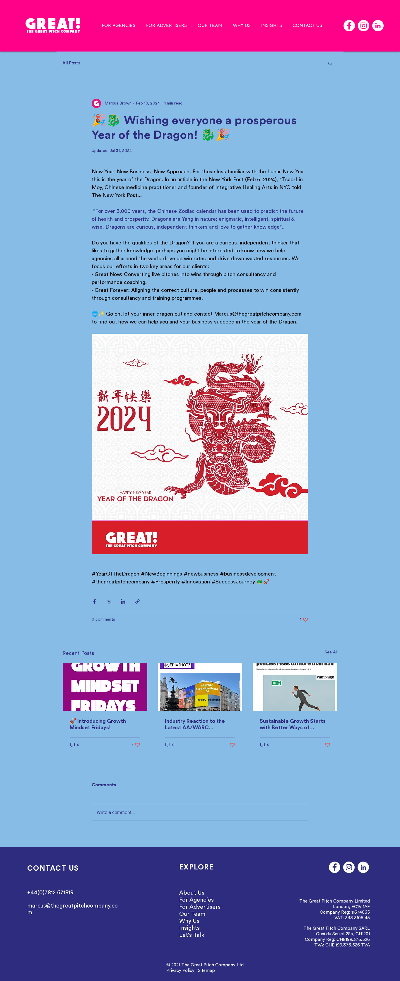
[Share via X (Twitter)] (109, 601)
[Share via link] (137, 601)
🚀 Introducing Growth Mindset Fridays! (98, 724)
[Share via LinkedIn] (123, 601)
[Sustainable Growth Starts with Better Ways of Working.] (295, 687)
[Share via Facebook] (94, 601)
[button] (330, 63)
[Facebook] (349, 25)
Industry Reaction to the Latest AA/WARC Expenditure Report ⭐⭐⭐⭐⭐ (195, 724)
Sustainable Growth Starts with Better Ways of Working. (293, 724)
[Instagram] (363, 25)
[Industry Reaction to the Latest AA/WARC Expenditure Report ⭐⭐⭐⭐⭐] (200, 687)
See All (331, 652)
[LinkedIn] (378, 25)
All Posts (71, 63)
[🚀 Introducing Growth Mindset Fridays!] (105, 687)
